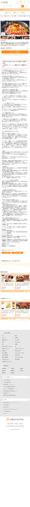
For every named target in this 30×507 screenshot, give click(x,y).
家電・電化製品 (5, 357)
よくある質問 (6, 404)
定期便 (16, 344)
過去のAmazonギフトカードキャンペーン (11, 402)
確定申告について (7, 393)
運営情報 (16, 423)
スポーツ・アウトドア (19, 348)
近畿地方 (12, 370)
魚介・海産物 (14, 15)
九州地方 (21, 370)
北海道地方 (4, 368)
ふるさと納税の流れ (7, 382)
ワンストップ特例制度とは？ (9, 388)
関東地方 (4, 372)
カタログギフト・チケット (7, 346)
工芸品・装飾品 (5, 354)
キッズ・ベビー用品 (19, 357)
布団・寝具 (17, 354)
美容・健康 (17, 359)
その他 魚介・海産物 (22, 15)
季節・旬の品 (17, 350)
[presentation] (1, 28)
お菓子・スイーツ (5, 348)
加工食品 (4, 350)
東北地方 (4, 370)
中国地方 (12, 372)
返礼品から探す (6, 15)
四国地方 (21, 368)
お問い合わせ (6, 407)
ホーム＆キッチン (5, 359)
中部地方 (12, 368)
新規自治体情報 (10, 423)
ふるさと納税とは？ (7, 380)
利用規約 (21, 423)
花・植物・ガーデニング (6, 361)
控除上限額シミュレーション (9, 384)
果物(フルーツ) (5, 339)
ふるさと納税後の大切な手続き (9, 386)
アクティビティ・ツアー (19, 352)
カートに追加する (16, 51)
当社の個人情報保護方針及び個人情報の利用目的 (15, 426)
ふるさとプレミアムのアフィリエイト (11, 409)
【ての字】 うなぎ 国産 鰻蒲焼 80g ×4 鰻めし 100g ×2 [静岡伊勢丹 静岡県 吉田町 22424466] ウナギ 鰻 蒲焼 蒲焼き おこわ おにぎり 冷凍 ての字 (23, 285)
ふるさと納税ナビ (7, 411)
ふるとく (5, 413)
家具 (16, 335)
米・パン (4, 337)
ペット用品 (17, 339)
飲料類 (16, 337)
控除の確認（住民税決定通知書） (10, 395)
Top (1, 15)
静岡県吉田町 (3, 40)
